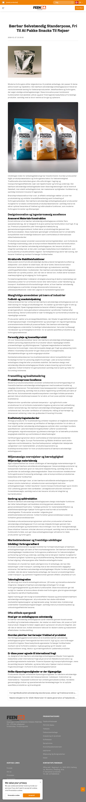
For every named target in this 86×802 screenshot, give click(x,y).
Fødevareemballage (50, 732)
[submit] (72, 2)
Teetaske (46, 729)
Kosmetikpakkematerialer (52, 747)
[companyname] (16, 718)
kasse (45, 758)
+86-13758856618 (52, 774)
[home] (39, 8)
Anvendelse (11, 779)
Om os (9, 772)
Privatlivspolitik (22, 726)
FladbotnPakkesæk (50, 721)
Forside (9, 768)
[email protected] (12, 2)
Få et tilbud (79, 8)
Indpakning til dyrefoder (52, 736)
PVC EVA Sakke (48, 725)
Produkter (10, 775)
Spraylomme (47, 743)
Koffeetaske (47, 740)
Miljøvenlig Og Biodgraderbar (54, 754)
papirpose (47, 750)
